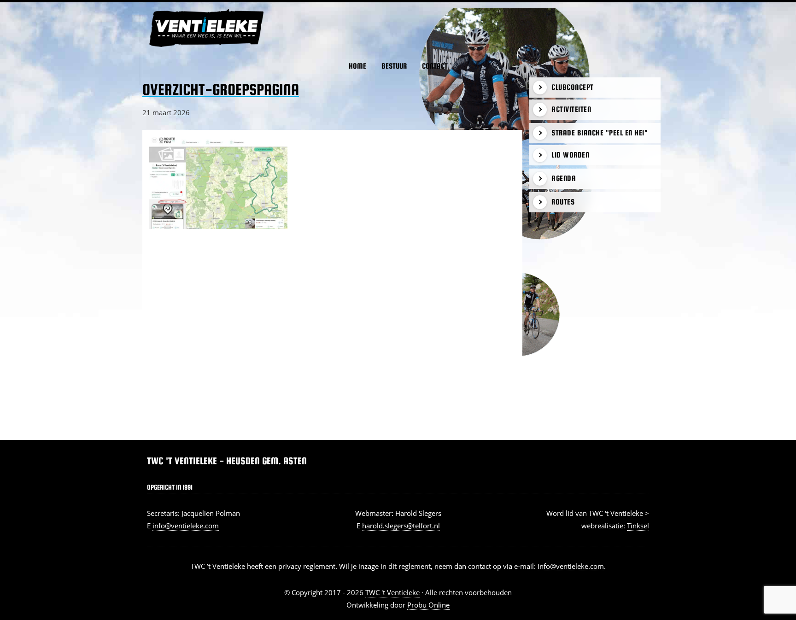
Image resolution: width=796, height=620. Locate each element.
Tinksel (638, 525)
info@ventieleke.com (185, 525)
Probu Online (428, 604)
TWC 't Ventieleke (158, 8)
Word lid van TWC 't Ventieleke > (597, 513)
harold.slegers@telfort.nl (401, 525)
